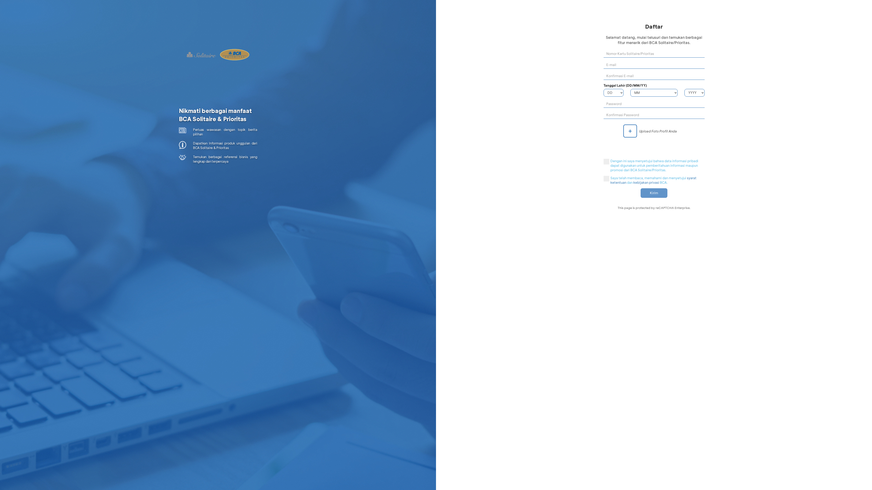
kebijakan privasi (646, 182)
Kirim (654, 193)
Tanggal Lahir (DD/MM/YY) (625, 85)
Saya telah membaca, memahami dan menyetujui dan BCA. (653, 180)
